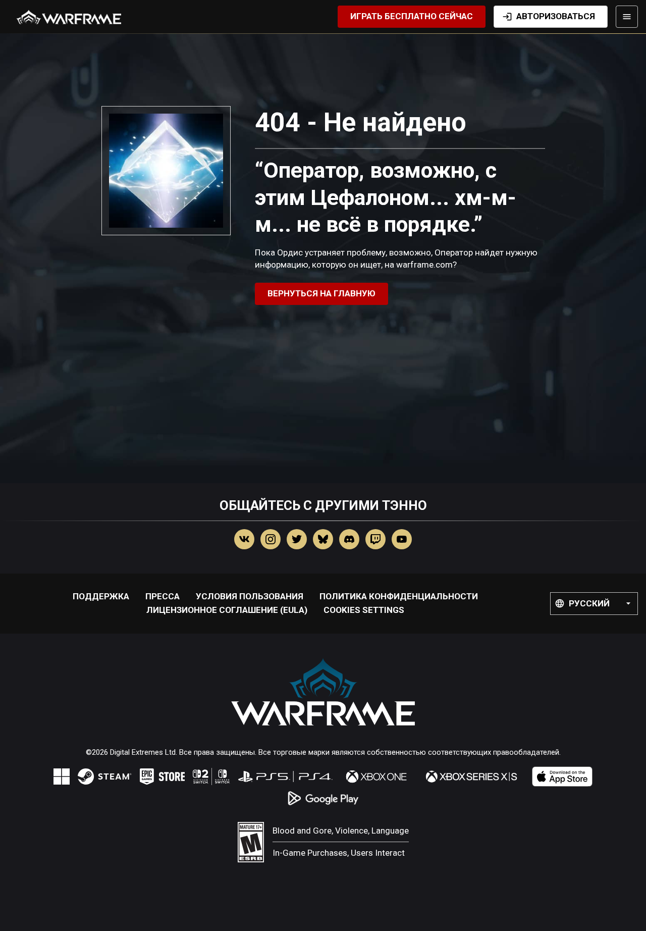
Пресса (162, 596)
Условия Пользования (249, 596)
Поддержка (101, 596)
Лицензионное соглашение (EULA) (226, 610)
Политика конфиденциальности (398, 596)
